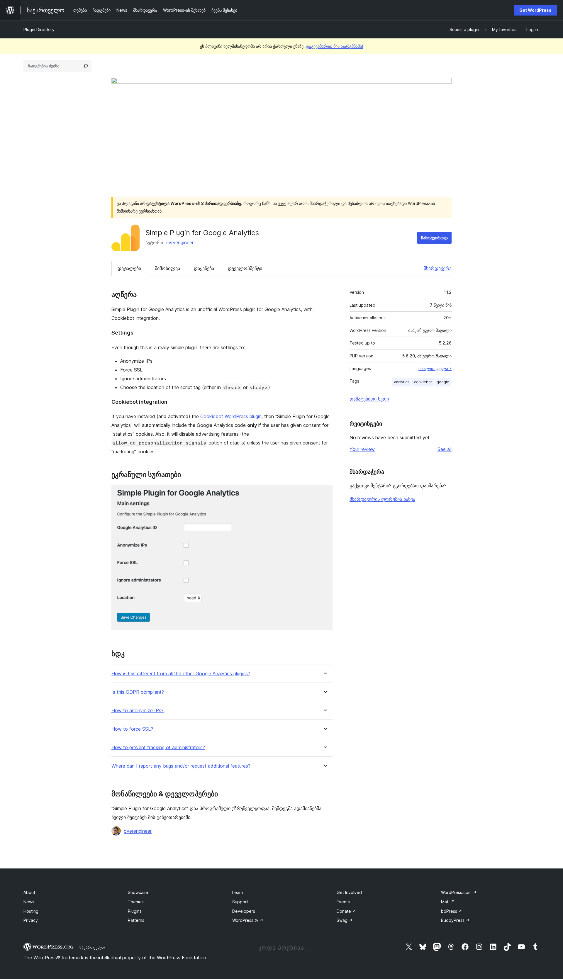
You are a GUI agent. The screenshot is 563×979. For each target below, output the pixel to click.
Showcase (138, 892)
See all (444, 449)
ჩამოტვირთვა (434, 237)
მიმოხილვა (167, 268)
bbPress (451, 911)
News (28, 901)
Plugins (135, 911)
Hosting (30, 911)
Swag (344, 920)
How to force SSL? (132, 729)
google (443, 382)
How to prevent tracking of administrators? (158, 747)
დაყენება (204, 268)
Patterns (136, 920)
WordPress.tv (247, 920)
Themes (136, 901)
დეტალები (129, 268)
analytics (401, 382)
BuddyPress (455, 920)
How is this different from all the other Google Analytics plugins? (180, 673)
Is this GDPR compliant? (137, 692)
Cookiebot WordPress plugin (231, 416)
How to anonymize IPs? (137, 710)
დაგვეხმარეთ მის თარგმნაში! (334, 46)
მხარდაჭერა (438, 268)
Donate (346, 911)
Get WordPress (535, 10)
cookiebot (423, 382)
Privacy (30, 920)
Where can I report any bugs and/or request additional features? (180, 766)
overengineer (180, 242)
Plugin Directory (39, 29)
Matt (448, 901)
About (29, 892)
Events (343, 901)
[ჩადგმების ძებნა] (85, 66)
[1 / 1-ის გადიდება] (325, 493)
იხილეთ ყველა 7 (435, 368)
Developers (243, 911)
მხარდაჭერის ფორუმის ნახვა (382, 499)
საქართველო (92, 947)
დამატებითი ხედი (369, 399)
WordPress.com (458, 892)
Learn (237, 892)
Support (240, 901)
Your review (362, 449)
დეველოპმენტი (245, 268)
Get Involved (349, 892)
